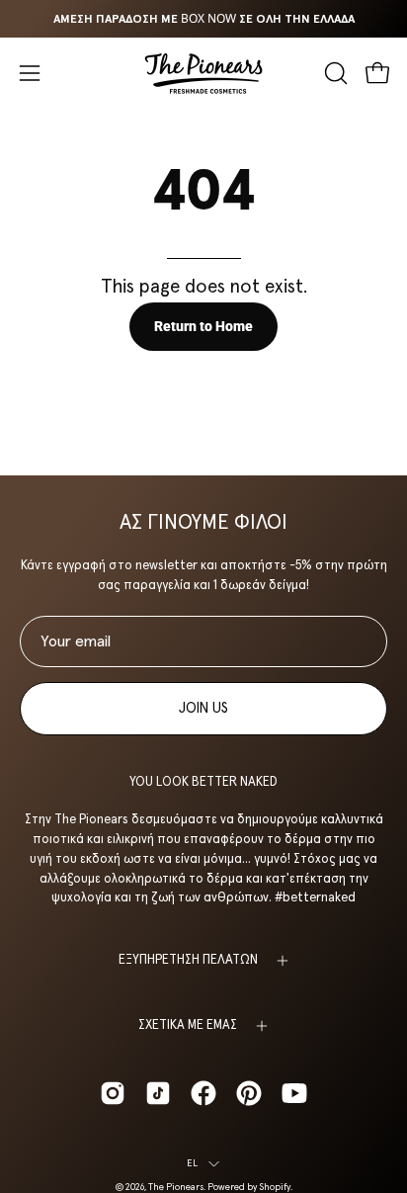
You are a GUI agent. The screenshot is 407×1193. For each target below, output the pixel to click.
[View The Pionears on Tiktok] (158, 1093)
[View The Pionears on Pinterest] (249, 1093)
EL (192, 1163)
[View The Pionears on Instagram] (112, 1093)
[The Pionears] (203, 73)
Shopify (274, 1187)
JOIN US (203, 709)
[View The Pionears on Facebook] (203, 1093)
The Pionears (176, 1187)
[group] (203, 19)
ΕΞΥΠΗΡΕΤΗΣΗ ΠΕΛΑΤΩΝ (188, 960)
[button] (334, 73)
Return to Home (203, 326)
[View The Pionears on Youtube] (294, 1093)
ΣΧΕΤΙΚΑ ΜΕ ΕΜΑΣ (187, 1025)
